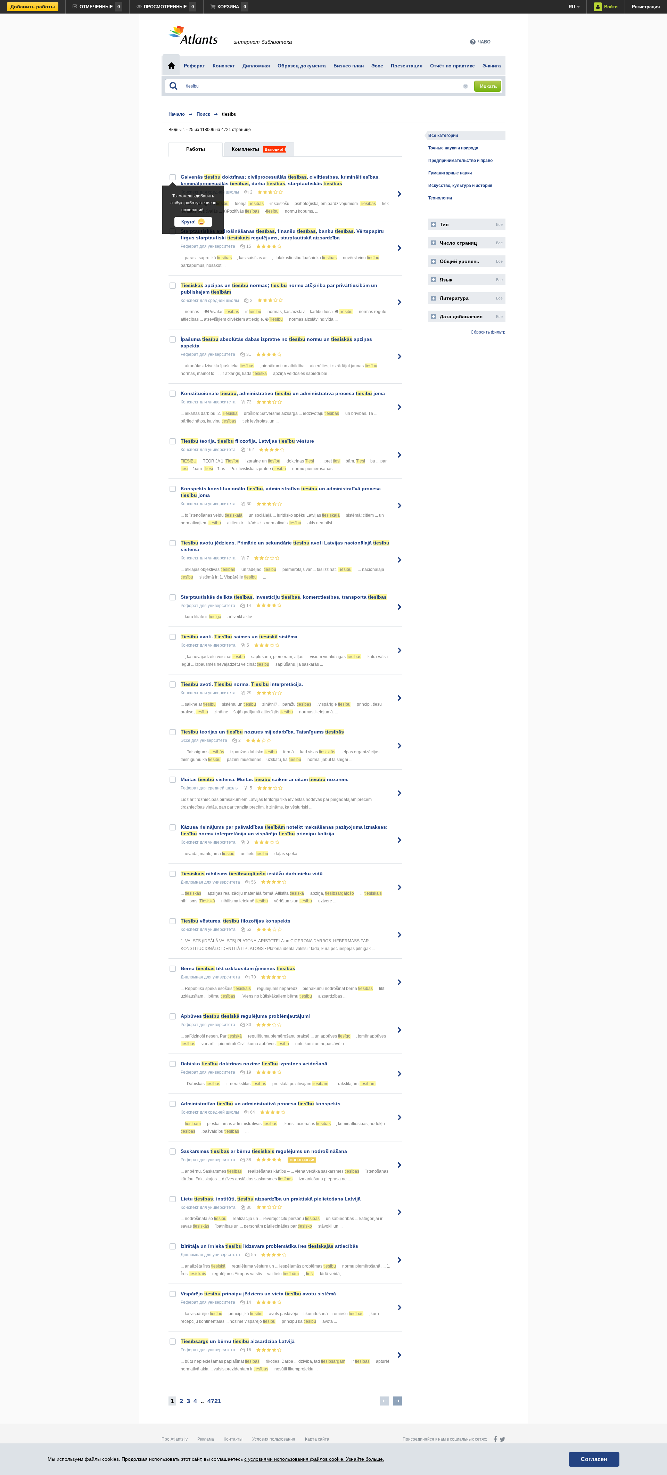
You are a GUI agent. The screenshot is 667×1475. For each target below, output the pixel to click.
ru (572, 6)
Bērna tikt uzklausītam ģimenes (238, 968)
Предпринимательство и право (460, 160)
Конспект (190, 300)
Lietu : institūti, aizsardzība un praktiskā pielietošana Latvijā (271, 1199)
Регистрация (646, 6)
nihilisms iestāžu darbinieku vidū (252, 873)
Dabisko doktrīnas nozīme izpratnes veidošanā (254, 1063)
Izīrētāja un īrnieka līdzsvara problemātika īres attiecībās (269, 1246)
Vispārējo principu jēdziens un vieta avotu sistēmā (258, 1293)
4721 (214, 1401)
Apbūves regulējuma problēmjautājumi (245, 1016)
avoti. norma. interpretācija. (242, 684)
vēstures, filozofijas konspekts (235, 921)
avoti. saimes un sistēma (239, 636)
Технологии (440, 198)
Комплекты (245, 149)
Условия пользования (273, 1439)
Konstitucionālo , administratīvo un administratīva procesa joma (283, 393)
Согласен (594, 1459)
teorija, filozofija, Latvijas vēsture (247, 441)
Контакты (233, 1439)
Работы (195, 149)
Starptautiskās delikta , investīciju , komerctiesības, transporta (284, 597)
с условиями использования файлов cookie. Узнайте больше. (314, 1459)
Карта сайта (317, 1439)
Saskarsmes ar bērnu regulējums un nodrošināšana (264, 1151)
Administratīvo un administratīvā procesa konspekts (260, 1103)
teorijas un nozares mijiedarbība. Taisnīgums (262, 732)
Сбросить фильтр (488, 332)
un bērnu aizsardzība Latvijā (238, 1341)
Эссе (185, 740)
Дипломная (192, 882)
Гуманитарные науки (450, 173)
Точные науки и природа (453, 148)
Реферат (189, 246)
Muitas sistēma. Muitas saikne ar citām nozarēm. (264, 779)
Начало (176, 114)
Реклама (205, 1439)
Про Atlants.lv (175, 1439)
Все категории (443, 135)
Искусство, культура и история (460, 185)
